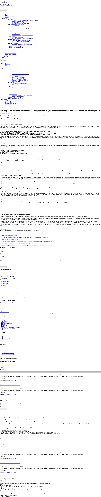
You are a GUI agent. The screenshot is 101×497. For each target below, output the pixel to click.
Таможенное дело (12, 19)
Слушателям (4, 48)
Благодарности (8, 50)
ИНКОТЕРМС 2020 (16, 34)
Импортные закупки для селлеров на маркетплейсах (22, 38)
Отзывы (6, 49)
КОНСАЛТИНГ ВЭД (13, 43)
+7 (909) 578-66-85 (3, 2)
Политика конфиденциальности (8, 328)
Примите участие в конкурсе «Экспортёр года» (9, 302)
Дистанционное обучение (7, 341)
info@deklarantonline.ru (4, 8)
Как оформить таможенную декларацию (10, 235)
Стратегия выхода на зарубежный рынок (20, 29)
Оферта (3, 329)
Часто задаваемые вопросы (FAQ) (9, 354)
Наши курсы (4, 18)
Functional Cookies (4, 485)
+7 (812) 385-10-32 (3, 1)
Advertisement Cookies (5, 491)
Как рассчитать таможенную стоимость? (10, 239)
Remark (10, 485)
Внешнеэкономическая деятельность (16, 24)
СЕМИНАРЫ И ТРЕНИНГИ (15, 46)
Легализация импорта (16, 30)
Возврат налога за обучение (10, 53)
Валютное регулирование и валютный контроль (21, 40)
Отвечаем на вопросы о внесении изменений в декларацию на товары (16, 243)
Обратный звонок (3, 9)
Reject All (6, 478)
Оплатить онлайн (14, 380)
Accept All (11, 478)
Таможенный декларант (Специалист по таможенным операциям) (25, 20)
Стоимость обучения (9, 51)
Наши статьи (10, 115)
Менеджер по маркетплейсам (17, 37)
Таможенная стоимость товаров (18, 22)
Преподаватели (8, 14)
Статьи (6, 15)
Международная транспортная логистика (20, 33)
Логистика (11, 31)
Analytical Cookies (4, 488)
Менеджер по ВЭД (15, 25)
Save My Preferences (8, 495)
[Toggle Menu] (0, 318)
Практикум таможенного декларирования (20, 21)
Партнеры (7, 17)
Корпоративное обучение (7, 338)
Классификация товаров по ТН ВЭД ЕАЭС (20, 23)
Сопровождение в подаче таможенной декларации (22, 44)
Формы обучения (5, 56)
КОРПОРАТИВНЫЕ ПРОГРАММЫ (16, 47)
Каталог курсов (5, 336)
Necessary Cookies (4, 482)
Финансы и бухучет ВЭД (14, 39)
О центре (4, 12)
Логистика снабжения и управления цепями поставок (22, 35)
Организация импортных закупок (18, 26)
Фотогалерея (4, 325)
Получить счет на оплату (11, 394)
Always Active (11, 482)
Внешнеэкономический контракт (18, 27)
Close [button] (1, 435)
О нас (3, 320)
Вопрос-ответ (7, 55)
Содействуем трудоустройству (11, 54)
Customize (2, 478)
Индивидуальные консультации (18, 45)
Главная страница (3, 115)
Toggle (2, 253)
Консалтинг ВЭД (5, 339)
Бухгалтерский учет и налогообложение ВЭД (21, 41)
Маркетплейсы (12, 36)
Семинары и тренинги (6, 337)
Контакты (4, 57)
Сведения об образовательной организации (11, 327)
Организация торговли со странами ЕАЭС (20, 28)
